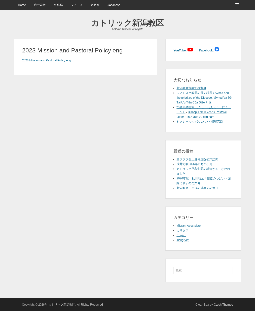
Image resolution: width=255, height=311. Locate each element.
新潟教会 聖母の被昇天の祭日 (197, 188)
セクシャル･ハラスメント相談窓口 (200, 121)
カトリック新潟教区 (127, 22)
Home (22, 5)
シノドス (77, 5)
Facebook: (206, 50)
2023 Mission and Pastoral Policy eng (46, 60)
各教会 (95, 5)
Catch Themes (223, 304)
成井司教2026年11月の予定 (195, 164)
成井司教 (40, 5)
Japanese (114, 5)
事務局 (58, 5)
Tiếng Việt (183, 240)
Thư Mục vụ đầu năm (200, 116)
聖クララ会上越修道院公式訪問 (197, 159)
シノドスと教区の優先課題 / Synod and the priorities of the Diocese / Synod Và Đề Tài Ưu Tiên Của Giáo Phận (204, 97)
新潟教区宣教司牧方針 (191, 88)
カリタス (182, 230)
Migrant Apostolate (189, 225)
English (181, 235)
